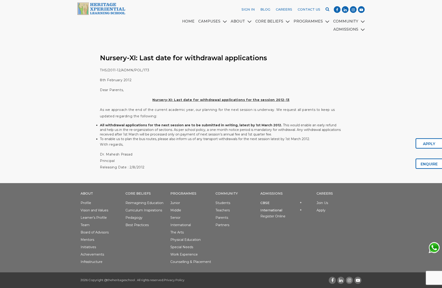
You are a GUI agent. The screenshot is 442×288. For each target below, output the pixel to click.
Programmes (183, 193)
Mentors (87, 240)
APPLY (429, 144)
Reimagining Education (144, 203)
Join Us (322, 203)
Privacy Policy (174, 280)
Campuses (209, 21)
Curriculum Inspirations (143, 210)
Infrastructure (91, 262)
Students (222, 203)
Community (345, 21)
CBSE (265, 203)
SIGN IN (248, 9)
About (87, 193)
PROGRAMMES (308, 21)
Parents (221, 218)
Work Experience (184, 254)
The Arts (177, 232)
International (180, 225)
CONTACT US (309, 9)
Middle (175, 210)
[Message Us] (434, 247)
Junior (175, 203)
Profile (86, 203)
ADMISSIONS (345, 29)
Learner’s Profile (94, 218)
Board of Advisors (95, 232)
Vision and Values (94, 210)
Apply (321, 210)
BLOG (265, 9)
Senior (175, 218)
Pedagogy (133, 218)
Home (188, 21)
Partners (222, 225)
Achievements (92, 254)
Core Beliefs (269, 21)
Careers (325, 193)
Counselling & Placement (190, 262)
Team (85, 225)
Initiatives (88, 247)
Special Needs (181, 247)
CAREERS (284, 9)
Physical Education (185, 240)
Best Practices (137, 225)
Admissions (271, 193)
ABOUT (238, 21)
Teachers (222, 210)
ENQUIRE (429, 164)
